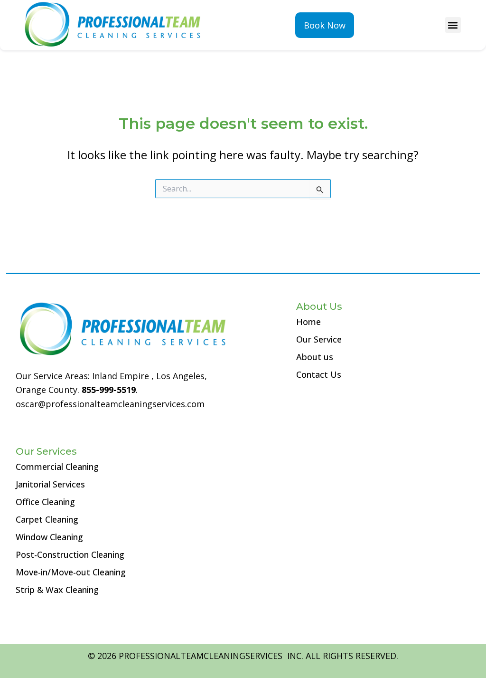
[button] (453, 25)
